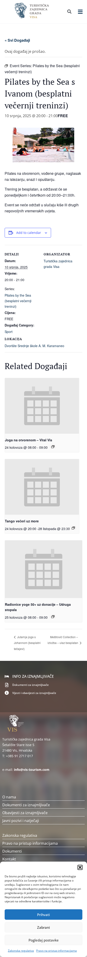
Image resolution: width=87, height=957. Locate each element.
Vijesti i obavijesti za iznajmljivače (34, 693)
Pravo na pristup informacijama (56, 951)
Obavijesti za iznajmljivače (25, 812)
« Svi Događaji (17, 40)
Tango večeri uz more (22, 521)
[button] (80, 867)
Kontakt (9, 859)
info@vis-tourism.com (31, 769)
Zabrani (43, 927)
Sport (9, 331)
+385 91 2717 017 (19, 756)
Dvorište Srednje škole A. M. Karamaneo (34, 345)
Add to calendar (28, 232)
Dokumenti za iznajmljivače (30, 685)
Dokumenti (12, 851)
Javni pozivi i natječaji (20, 820)
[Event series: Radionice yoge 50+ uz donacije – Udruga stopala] (53, 616)
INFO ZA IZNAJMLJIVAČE (33, 676)
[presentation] (42, 406)
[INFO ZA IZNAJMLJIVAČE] (7, 676)
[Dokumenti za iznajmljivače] (7, 685)
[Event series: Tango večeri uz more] (73, 528)
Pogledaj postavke (44, 940)
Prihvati (43, 914)
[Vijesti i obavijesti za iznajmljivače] (7, 693)
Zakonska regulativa (21, 951)
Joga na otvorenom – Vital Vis (28, 440)
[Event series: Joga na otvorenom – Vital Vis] (53, 446)
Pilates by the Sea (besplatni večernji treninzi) (18, 301)
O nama (9, 797)
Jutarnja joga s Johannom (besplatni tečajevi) (27, 643)
